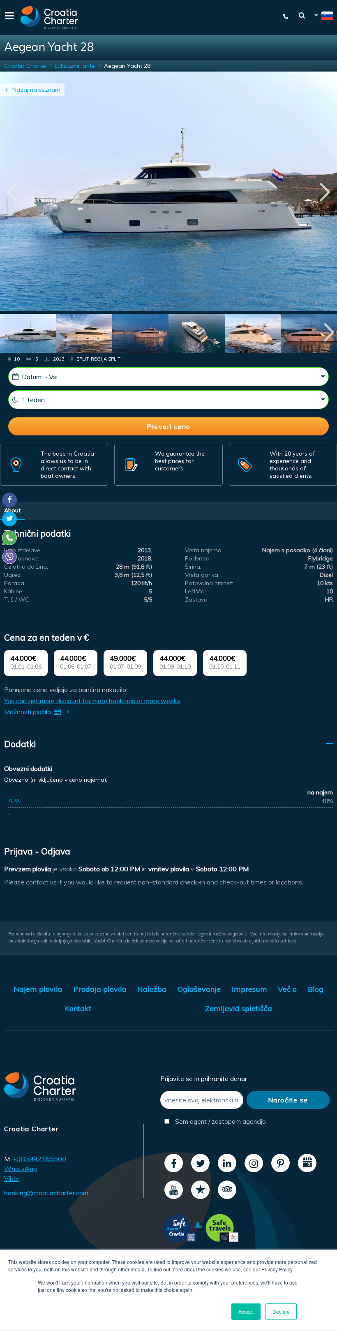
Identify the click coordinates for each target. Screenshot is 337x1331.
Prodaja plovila (100, 989)
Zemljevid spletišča (238, 1008)
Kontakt (78, 1008)
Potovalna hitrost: (209, 583)
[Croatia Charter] (49, 17)
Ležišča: (195, 591)
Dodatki (20, 743)
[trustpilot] (200, 1190)
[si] (323, 17)
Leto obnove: (21, 558)
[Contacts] (282, 16)
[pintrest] (280, 1163)
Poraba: (14, 583)
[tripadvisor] (227, 1190)
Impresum (249, 989)
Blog (315, 989)
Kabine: (13, 591)
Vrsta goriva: (202, 575)
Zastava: (197, 599)
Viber (11, 1178)
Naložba (151, 989)
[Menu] (8, 17)
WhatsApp (20, 1168)
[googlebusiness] (307, 1163)
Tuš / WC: (17, 599)
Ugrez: (13, 575)
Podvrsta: (198, 558)
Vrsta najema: (204, 550)
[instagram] (254, 1163)
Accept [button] (246, 1311)
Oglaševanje (199, 989)
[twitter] (200, 1163)
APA (14, 801)
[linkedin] (227, 1163)
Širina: (193, 566)
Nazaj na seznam (36, 89)
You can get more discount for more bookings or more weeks (92, 701)
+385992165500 (39, 1159)
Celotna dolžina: (26, 566)
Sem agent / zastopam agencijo (208, 1121)
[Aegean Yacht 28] (28, 334)
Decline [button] (281, 1311)
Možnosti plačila (28, 712)
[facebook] (173, 1163)
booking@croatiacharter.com (46, 1193)
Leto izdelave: (23, 550)
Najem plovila (38, 989)
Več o (287, 989)
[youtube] (173, 1190)
